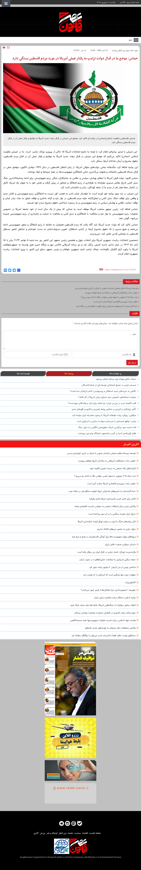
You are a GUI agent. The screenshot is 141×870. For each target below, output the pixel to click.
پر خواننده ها (115, 373)
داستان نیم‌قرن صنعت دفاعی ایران (120, 544)
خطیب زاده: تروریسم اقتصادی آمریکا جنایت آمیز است (111, 484)
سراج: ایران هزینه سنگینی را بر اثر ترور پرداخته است (112, 514)
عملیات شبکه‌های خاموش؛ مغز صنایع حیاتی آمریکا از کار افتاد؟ (107, 397)
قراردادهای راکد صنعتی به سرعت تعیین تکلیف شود (113, 468)
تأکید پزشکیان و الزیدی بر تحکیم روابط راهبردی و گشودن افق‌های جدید (103, 409)
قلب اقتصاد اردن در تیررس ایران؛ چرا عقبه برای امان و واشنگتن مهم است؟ (102, 403)
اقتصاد (85, 833)
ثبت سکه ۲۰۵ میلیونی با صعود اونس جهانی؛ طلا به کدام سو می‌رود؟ (105, 476)
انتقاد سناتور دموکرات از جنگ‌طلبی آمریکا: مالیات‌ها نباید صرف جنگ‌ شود (103, 605)
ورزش (42, 833)
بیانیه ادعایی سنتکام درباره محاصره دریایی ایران (115, 598)
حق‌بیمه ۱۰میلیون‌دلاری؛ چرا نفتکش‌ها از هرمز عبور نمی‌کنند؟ (108, 590)
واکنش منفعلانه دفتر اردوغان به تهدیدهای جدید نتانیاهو (110, 628)
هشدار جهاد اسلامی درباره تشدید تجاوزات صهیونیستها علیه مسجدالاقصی (103, 620)
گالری (36, 833)
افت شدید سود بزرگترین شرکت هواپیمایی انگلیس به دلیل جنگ (107, 427)
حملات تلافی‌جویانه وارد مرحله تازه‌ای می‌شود (116, 379)
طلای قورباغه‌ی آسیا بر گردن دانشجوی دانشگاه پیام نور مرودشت (107, 433)
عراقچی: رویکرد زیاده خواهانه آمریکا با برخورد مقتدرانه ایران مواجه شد (104, 415)
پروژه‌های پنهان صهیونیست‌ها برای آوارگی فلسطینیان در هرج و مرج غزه (104, 537)
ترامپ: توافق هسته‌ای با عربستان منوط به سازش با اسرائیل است (106, 421)
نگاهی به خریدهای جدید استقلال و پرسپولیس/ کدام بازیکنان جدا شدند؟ (103, 391)
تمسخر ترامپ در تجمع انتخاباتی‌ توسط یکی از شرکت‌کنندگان (109, 385)
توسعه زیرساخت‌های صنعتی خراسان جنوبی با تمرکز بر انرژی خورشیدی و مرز (101, 453)
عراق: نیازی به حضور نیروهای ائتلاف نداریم (116, 529)
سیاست (77, 833)
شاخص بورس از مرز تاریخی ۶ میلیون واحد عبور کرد (112, 567)
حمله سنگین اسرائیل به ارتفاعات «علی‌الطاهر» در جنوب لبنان (107, 560)
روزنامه (114, 50)
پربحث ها (69, 373)
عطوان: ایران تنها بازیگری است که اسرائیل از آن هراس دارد (109, 575)
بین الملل (121, 50)
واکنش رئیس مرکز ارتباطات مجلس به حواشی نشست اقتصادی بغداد (105, 506)
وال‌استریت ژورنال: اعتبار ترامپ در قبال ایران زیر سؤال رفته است (106, 552)
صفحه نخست (95, 833)
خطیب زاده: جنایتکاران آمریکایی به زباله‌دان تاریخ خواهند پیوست (107, 461)
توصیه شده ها (23, 373)
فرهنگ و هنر (51, 833)
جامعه (70, 833)
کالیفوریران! (130, 582)
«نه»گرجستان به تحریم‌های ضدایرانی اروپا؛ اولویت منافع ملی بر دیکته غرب (102, 491)
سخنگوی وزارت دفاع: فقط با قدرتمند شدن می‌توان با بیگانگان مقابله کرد (104, 636)
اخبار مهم (129, 50)
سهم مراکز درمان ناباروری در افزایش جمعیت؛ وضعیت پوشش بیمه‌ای (105, 613)
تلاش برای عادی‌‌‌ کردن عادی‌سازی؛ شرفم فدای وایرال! (112, 499)
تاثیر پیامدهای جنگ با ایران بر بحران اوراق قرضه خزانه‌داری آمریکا (107, 522)
